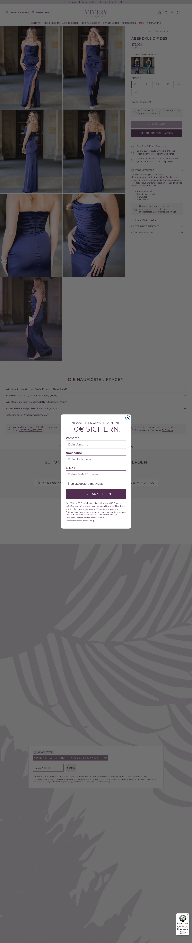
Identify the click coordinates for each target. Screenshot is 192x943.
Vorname (72, 438)
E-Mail (70, 468)
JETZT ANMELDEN (96, 494)
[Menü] (187, 915)
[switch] (183, 932)
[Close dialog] (128, 418)
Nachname (74, 453)
